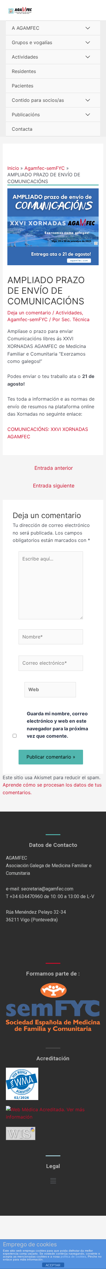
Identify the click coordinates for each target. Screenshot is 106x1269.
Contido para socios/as (38, 100)
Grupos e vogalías (32, 42)
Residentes (24, 71)
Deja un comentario (29, 313)
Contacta (22, 129)
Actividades (25, 57)
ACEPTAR (53, 1265)
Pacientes (22, 86)
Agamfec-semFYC (27, 319)
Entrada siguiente (53, 485)
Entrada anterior (53, 468)
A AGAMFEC (25, 28)
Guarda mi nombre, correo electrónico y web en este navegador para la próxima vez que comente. (57, 725)
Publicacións (26, 114)
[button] (53, 1180)
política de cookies (73, 1256)
